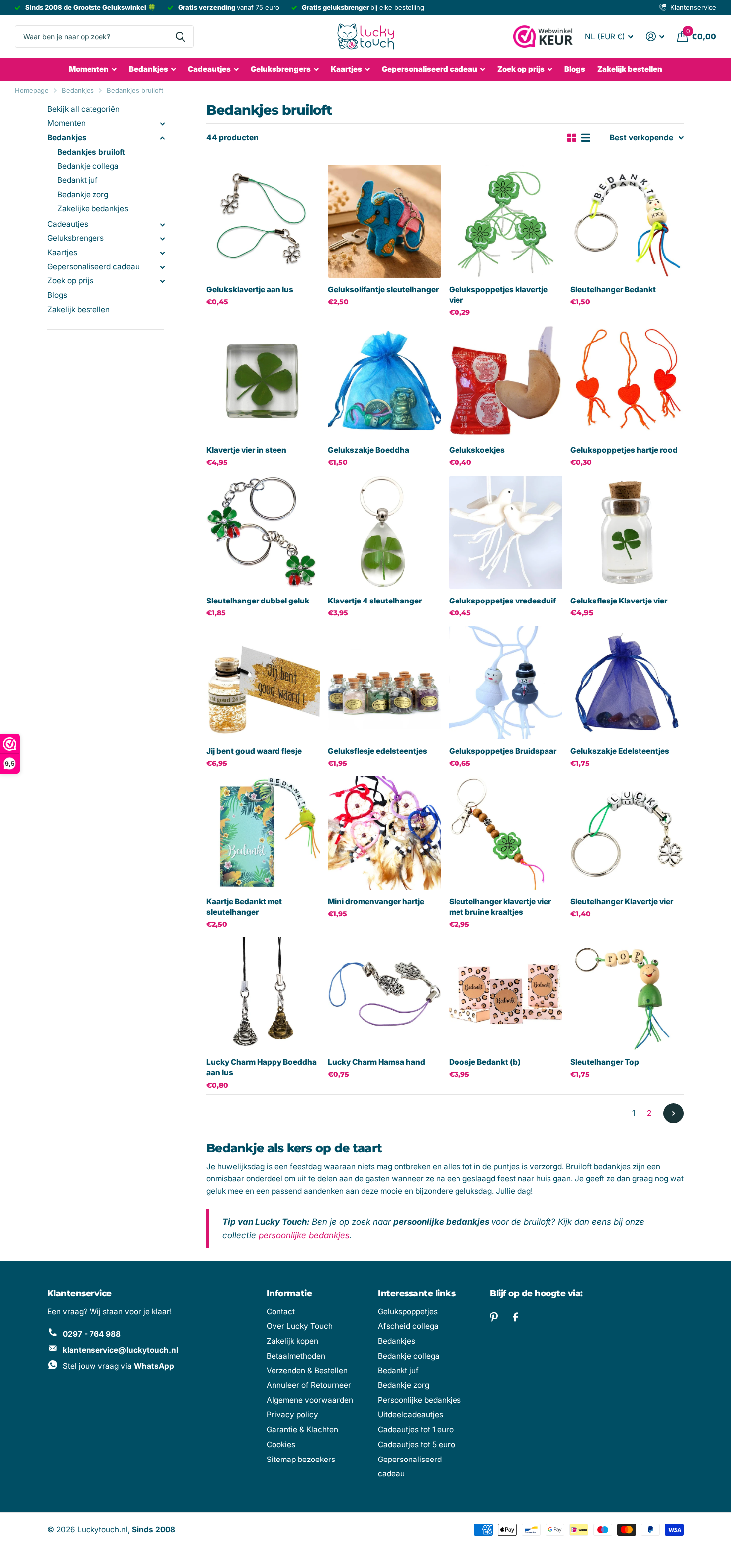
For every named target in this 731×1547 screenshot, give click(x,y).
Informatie (289, 1293)
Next (673, 1113)
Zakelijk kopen (292, 1341)
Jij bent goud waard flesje (254, 751)
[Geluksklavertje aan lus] (263, 221)
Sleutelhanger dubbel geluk (257, 600)
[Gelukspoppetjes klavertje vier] (505, 221)
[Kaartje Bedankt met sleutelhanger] (263, 833)
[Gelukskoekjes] (505, 381)
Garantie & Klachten (302, 1429)
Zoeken (180, 36)
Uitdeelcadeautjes (410, 1414)
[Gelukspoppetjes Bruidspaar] (505, 682)
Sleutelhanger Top (604, 1062)
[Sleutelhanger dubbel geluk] (263, 532)
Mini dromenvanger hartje (376, 901)
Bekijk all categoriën (83, 109)
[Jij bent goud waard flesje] (263, 682)
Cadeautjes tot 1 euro (416, 1429)
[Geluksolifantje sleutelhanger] (384, 221)
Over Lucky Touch (300, 1326)
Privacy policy (292, 1414)
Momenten (89, 69)
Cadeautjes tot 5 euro (416, 1444)
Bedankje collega (88, 166)
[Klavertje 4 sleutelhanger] (384, 532)
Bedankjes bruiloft (135, 90)
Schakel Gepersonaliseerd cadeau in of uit (162, 267)
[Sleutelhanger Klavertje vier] (627, 833)
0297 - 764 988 (92, 1334)
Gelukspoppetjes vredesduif (502, 600)
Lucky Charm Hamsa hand (376, 1062)
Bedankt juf (77, 180)
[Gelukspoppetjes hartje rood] (627, 381)
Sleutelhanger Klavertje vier (621, 901)
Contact (281, 1311)
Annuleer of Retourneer (309, 1385)
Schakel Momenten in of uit (162, 124)
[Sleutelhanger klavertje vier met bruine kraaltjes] (505, 833)
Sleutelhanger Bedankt (613, 289)
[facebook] (515, 1317)
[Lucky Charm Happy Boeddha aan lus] (263, 993)
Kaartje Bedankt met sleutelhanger (244, 907)
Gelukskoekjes (477, 450)
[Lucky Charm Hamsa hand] (384, 993)
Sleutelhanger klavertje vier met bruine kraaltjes (500, 907)
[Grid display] (571, 138)
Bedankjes (148, 69)
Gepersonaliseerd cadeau (429, 69)
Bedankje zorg (82, 194)
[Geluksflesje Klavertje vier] (627, 532)
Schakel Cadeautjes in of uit (162, 225)
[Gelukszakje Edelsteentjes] (627, 682)
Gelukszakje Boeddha (368, 450)
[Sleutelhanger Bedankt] (627, 221)
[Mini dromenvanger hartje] (384, 833)
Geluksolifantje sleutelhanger (383, 289)
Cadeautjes (209, 69)
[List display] (585, 138)
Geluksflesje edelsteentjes (377, 751)
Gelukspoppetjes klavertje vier (498, 295)
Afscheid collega (408, 1326)
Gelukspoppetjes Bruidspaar (502, 751)
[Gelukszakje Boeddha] (384, 381)
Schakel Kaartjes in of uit (162, 253)
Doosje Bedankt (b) (485, 1062)
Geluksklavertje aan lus (249, 289)
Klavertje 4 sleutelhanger (375, 600)
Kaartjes (346, 69)
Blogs (574, 69)
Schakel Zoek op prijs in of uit (162, 281)
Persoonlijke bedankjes (419, 1400)
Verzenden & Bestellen (307, 1370)
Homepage (32, 90)
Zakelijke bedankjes (92, 208)
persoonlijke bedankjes (304, 1235)
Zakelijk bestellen (629, 69)
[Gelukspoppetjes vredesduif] (505, 532)
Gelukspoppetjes (408, 1311)
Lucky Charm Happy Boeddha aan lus (261, 1067)
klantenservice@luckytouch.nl (120, 1350)
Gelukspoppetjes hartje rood (624, 450)
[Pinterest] (494, 1317)
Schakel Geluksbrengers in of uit (162, 239)
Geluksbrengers (281, 69)
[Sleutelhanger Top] (627, 993)
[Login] (655, 36)
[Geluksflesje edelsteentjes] (384, 682)
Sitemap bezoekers (301, 1459)
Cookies (281, 1444)
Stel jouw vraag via (118, 1366)
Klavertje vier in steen (246, 450)
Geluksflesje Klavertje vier (618, 600)
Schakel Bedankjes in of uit (162, 138)
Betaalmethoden (296, 1356)
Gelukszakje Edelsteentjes (619, 751)
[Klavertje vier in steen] (263, 381)
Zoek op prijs (70, 280)
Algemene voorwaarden (310, 1400)
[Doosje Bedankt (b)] (505, 993)
